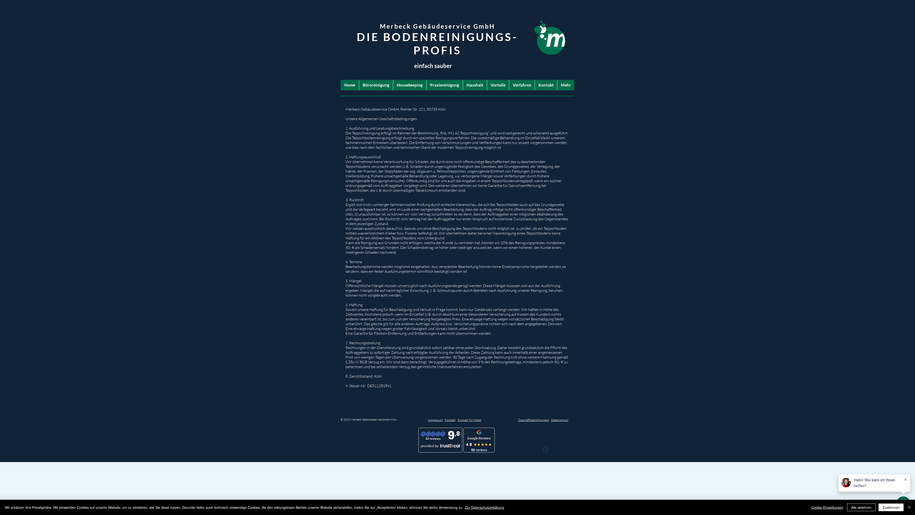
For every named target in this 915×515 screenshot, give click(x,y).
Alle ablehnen (861, 507)
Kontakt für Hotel (469, 420)
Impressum (435, 420)
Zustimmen (891, 507)
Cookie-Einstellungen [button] (827, 507)
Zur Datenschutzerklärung (484, 507)
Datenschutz (559, 420)
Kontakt (450, 420)
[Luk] (909, 507)
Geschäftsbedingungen (533, 420)
